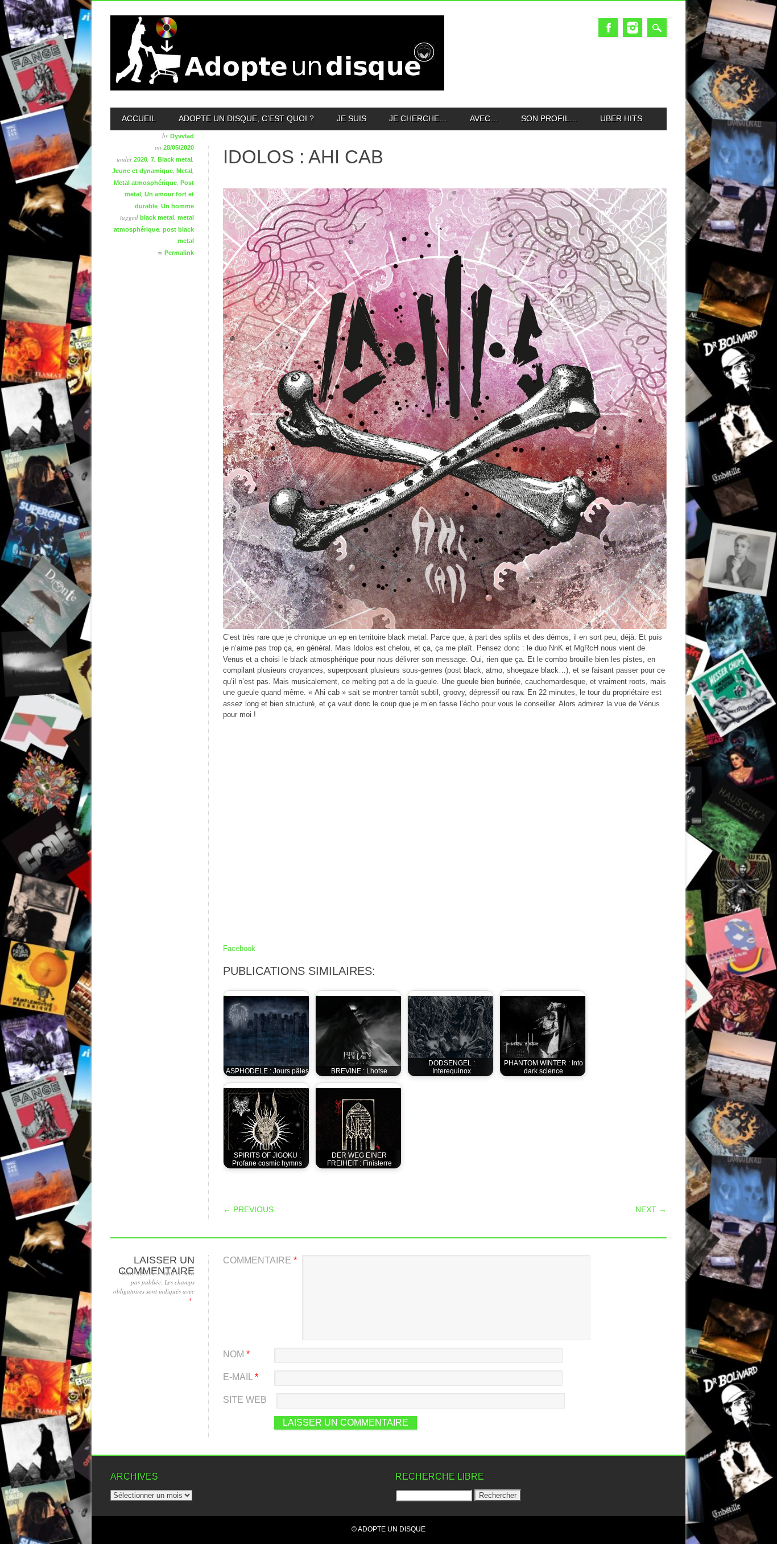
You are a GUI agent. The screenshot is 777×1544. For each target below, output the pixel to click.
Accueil (139, 118)
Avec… (484, 118)
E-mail (240, 1377)
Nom (236, 1354)
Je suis (351, 118)
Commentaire (260, 1260)
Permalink (179, 252)
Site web (245, 1400)
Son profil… (549, 118)
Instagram (632, 27)
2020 (140, 159)
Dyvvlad (182, 136)
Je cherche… (418, 118)
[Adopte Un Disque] (277, 88)
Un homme (177, 206)
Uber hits (621, 118)
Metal (184, 170)
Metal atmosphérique (145, 182)
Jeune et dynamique (142, 170)
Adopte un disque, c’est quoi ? (246, 118)
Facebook (608, 27)
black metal (157, 217)
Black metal (175, 159)
